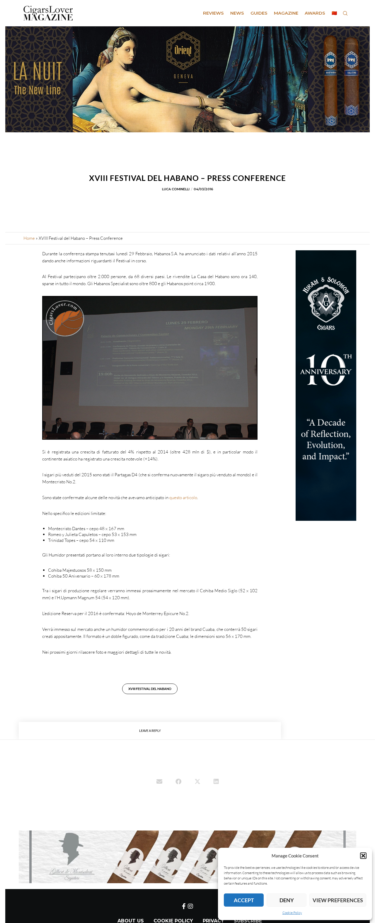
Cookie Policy (292, 912)
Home (29, 238)
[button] (363, 856)
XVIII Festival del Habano (149, 689)
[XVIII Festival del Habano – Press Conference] (159, 782)
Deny (286, 900)
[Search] (345, 13)
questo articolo (183, 497)
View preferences (338, 900)
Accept (244, 900)
